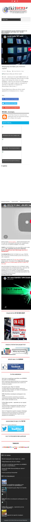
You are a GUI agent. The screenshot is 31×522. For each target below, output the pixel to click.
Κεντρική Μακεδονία (17, 71)
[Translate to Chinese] (8, 447)
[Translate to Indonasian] (14, 447)
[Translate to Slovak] (26, 447)
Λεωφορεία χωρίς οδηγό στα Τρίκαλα (11, 386)
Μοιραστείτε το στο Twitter (10, 103)
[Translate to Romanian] (23, 447)
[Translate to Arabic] (7, 447)
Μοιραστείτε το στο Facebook (11, 99)
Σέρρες (22, 71)
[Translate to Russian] (25, 447)
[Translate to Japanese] (17, 447)
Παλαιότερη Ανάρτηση (25, 201)
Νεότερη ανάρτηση (5, 201)
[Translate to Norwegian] (20, 447)
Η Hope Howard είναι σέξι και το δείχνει (11, 461)
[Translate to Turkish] (5, 447)
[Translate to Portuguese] (22, 447)
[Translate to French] (2, 447)
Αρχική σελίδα (15, 201)
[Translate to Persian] (19, 447)
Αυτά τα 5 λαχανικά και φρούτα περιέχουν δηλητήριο (14, 411)
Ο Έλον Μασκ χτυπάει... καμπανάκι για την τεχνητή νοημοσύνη (13, 507)
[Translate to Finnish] (11, 447)
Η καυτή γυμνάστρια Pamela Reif (9, 472)
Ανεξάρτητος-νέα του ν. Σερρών (16, 90)
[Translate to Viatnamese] (16, 448)
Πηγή (3, 95)
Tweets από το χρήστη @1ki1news (9, 424)
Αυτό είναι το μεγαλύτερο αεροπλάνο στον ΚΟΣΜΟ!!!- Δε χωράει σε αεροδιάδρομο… (13, 485)
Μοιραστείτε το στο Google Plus (12, 107)
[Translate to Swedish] (28, 447)
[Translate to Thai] (14, 448)
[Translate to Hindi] (13, 447)
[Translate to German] (4, 447)
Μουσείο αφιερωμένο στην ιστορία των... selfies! (13, 458)
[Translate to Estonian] (10, 447)
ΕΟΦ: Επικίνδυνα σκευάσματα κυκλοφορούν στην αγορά (14, 499)
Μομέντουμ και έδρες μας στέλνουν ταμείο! (15, 89)
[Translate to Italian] (16, 447)
